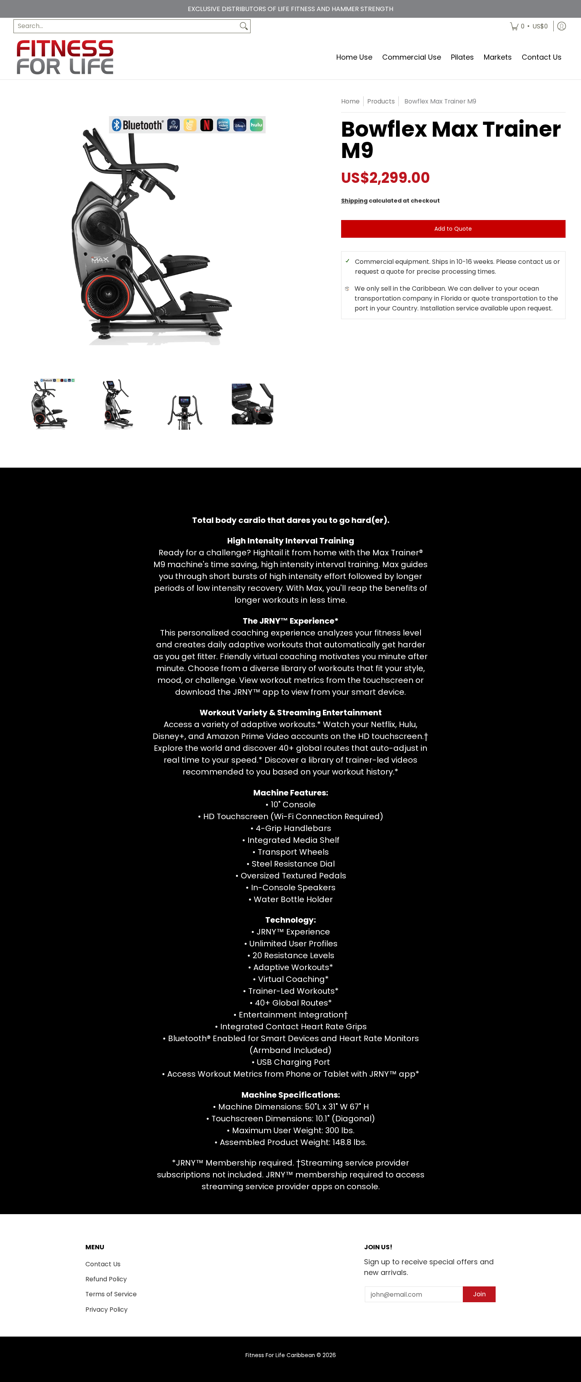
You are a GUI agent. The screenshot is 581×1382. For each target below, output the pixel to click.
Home (350, 101)
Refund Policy (106, 1279)
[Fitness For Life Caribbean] (64, 57)
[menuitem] (529, 26)
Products (381, 101)
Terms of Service (111, 1294)
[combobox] (126, 26)
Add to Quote (453, 229)
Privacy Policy (106, 1309)
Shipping (354, 201)
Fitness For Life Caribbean (280, 1355)
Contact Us (103, 1264)
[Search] (244, 26)
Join (479, 1294)
